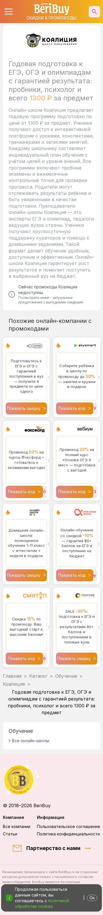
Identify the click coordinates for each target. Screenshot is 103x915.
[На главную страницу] (51, 779)
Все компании (16, 826)
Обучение (66, 676)
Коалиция (14, 684)
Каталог (38, 676)
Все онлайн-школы (30, 740)
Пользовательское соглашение (68, 826)
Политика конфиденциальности (68, 833)
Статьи (10, 833)
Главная (12, 676)
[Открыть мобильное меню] (8, 11)
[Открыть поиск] (94, 11)
